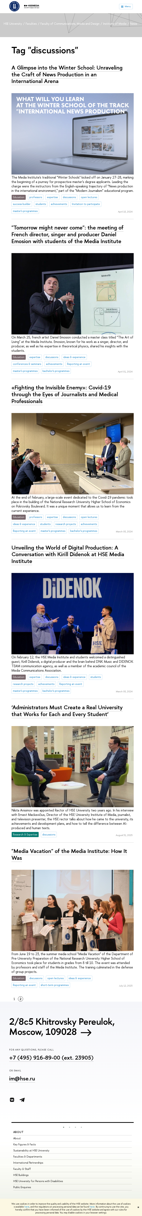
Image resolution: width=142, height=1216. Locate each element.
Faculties (32, 24)
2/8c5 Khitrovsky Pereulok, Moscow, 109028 (62, 1026)
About (18, 1132)
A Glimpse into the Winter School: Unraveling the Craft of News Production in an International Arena (67, 74)
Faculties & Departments (27, 1156)
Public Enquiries (22, 1187)
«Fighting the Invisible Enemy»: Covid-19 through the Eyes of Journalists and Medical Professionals (64, 394)
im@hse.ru (22, 1078)
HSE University (13, 24)
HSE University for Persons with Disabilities (38, 1181)
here (26, 1206)
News (133, 24)
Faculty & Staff (22, 1169)
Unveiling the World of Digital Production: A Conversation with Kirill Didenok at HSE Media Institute (67, 554)
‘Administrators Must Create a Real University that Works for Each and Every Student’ (67, 710)
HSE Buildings (20, 1175)
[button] (64, 1127)
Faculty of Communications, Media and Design (70, 24)
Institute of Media (115, 24)
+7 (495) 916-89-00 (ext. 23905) (51, 1057)
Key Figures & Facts (24, 1144)
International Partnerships (28, 1162)
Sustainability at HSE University (31, 1150)
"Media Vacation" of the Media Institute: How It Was (69, 854)
